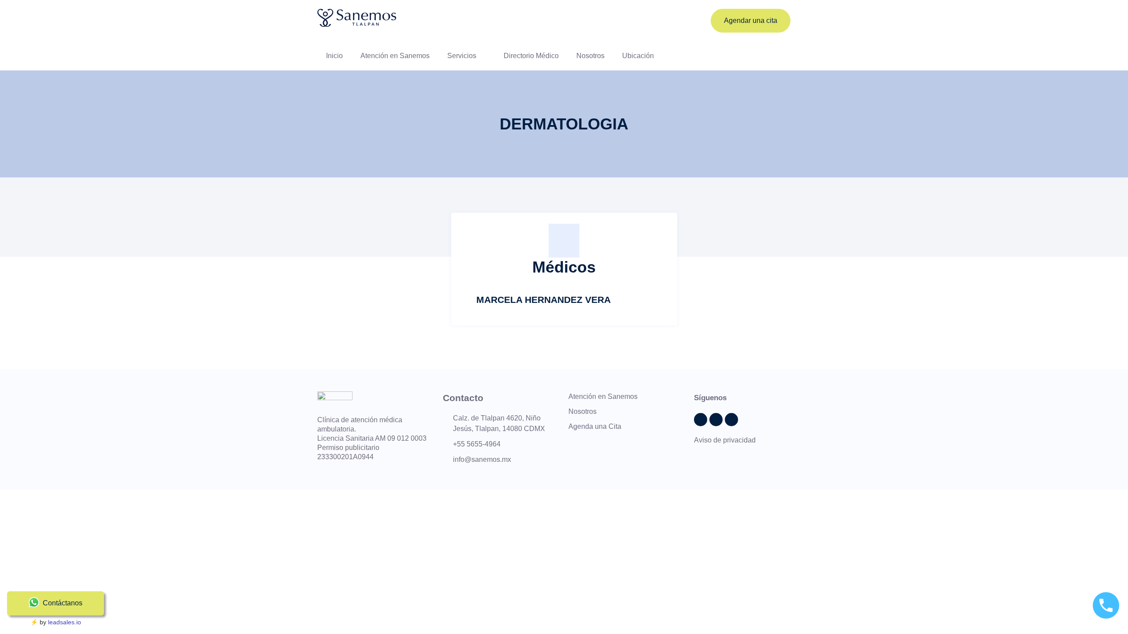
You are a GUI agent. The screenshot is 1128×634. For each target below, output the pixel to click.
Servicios (461, 55)
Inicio (334, 55)
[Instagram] (731, 419)
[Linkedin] (700, 419)
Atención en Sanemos (395, 55)
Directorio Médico (531, 55)
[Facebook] (716, 419)
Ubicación (638, 55)
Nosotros (590, 55)
